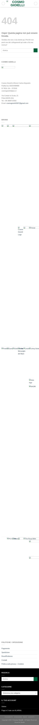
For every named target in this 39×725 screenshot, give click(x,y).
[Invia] (36, 50)
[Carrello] (35, 3)
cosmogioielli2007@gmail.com (17, 103)
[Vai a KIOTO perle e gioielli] (21, 351)
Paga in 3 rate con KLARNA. (12, 710)
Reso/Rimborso (7, 656)
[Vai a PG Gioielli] (12, 542)
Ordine (4, 706)
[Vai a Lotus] (31, 381)
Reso (25, 717)
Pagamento (6, 648)
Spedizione (6, 652)
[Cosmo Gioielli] (17, 3)
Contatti (4, 660)
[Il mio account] (32, 3)
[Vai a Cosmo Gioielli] (20, 231)
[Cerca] (3, 3)
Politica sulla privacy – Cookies (13, 664)
